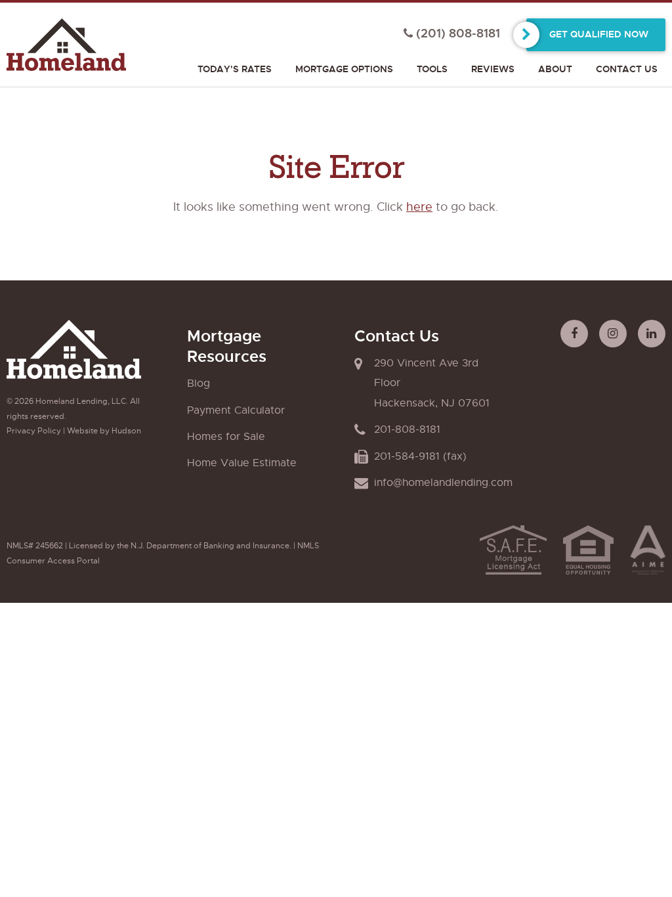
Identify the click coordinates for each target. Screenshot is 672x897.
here (419, 207)
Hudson (126, 431)
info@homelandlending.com (443, 482)
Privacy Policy (34, 431)
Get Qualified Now (598, 34)
